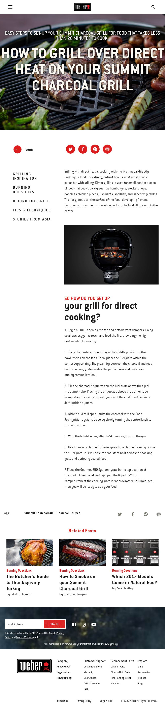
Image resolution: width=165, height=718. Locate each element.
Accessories (144, 672)
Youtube (94, 624)
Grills (140, 666)
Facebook (74, 624)
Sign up (54, 624)
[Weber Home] (82, 6)
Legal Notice (63, 672)
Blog (140, 683)
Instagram (83, 624)
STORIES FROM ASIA (32, 219)
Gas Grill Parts (118, 666)
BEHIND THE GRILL (31, 201)
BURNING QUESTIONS (23, 189)
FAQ (86, 689)
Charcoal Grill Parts (120, 672)
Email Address (15, 624)
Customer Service (93, 666)
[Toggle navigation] (10, 7)
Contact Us (62, 700)
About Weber (63, 666)
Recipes (142, 678)
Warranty (88, 672)
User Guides (90, 678)
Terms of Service (24, 637)
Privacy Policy (110, 644)
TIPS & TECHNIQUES (32, 210)
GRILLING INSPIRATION (25, 176)
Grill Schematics (92, 683)
